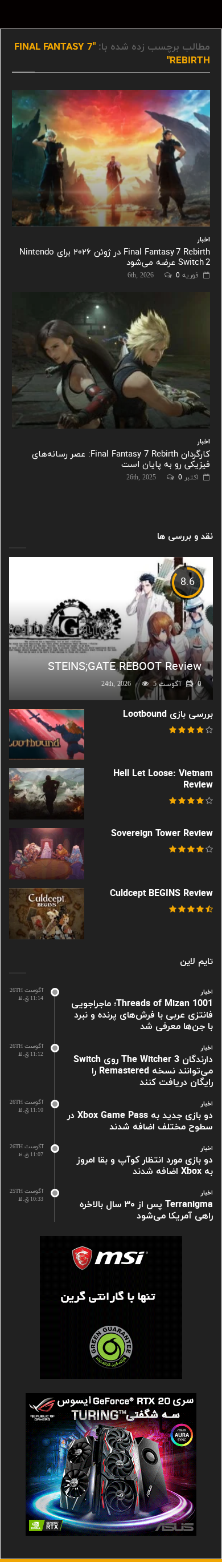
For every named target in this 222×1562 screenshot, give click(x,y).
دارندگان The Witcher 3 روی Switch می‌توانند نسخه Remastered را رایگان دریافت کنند (143, 1071)
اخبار (204, 239)
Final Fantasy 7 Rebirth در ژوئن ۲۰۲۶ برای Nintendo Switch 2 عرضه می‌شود (114, 258)
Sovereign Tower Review (162, 834)
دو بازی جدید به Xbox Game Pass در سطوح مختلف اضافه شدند (140, 1121)
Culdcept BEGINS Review (161, 893)
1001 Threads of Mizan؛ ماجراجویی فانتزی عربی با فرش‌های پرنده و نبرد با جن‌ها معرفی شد (142, 1015)
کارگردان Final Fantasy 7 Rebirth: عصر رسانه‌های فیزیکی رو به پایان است (121, 460)
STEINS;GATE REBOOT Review (125, 667)
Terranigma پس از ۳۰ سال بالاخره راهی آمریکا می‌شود (146, 1210)
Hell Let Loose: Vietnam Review (163, 780)
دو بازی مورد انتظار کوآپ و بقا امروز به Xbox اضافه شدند (145, 1166)
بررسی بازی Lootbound (168, 714)
